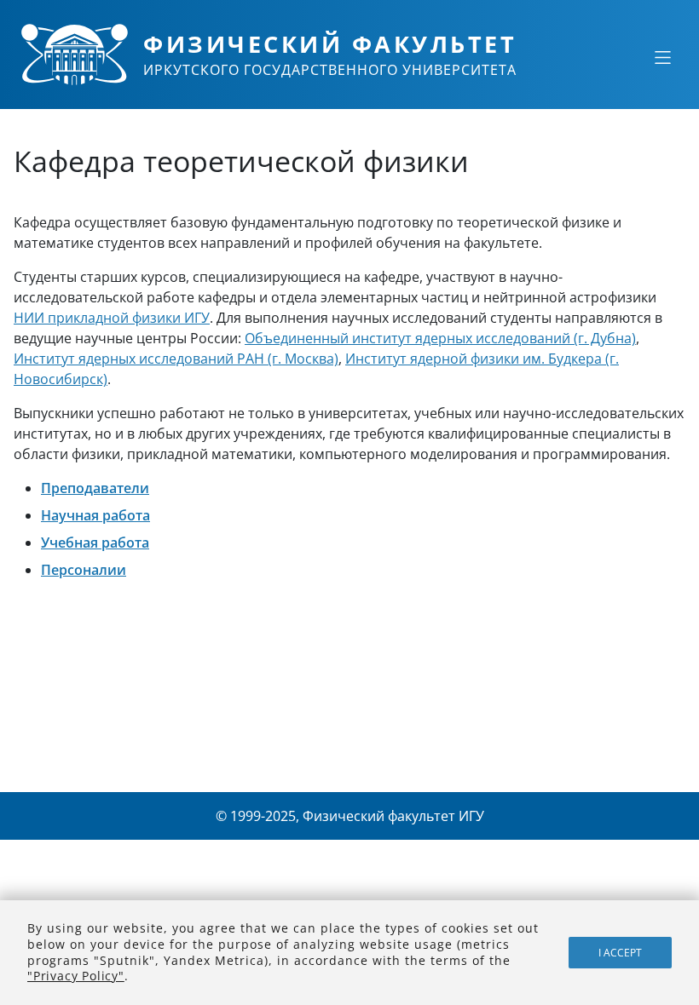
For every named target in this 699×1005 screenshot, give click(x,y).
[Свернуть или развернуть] (662, 57)
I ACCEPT (620, 952)
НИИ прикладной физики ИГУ (112, 317)
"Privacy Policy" (75, 976)
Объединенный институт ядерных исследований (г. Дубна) (440, 338)
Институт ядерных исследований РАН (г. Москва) (176, 358)
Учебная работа (95, 542)
